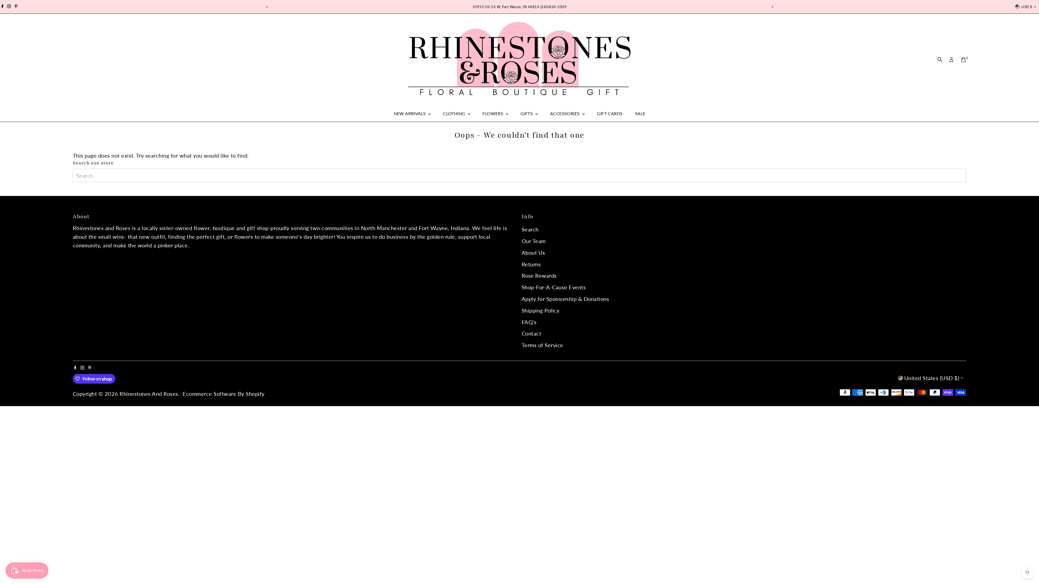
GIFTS (527, 113)
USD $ (1026, 7)
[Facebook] (2, 6)
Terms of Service (542, 345)
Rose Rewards (539, 275)
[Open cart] (963, 59)
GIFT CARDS (610, 113)
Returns (531, 264)
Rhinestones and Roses (149, 393)
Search (530, 229)
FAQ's (529, 322)
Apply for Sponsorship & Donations (565, 299)
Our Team (534, 241)
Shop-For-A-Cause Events (554, 287)
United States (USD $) (931, 378)
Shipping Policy (541, 310)
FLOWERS (493, 113)
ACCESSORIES (565, 113)
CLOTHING (454, 113)
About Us (533, 252)
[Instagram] (9, 6)
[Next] (772, 7)
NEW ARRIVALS (410, 113)
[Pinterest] (16, 6)
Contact (531, 333)
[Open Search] (940, 59)
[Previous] (267, 7)
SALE (640, 113)
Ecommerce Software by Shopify (224, 393)
